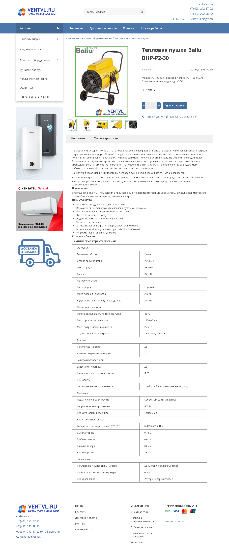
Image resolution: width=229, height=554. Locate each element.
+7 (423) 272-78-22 (201, 14)
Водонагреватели (31, 49)
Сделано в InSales (174, 521)
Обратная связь (140, 511)
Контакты (76, 28)
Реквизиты (137, 542)
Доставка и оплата (103, 28)
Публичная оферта (142, 527)
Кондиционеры (30, 38)
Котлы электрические (34, 78)
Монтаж (128, 28)
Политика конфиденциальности (143, 519)
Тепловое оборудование (35, 60)
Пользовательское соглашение (142, 534)
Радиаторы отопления (34, 96)
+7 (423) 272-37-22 (201, 8)
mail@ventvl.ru (205, 4)
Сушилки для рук (30, 69)
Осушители (27, 87)
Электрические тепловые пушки (131, 38)
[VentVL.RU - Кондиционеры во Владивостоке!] (39, 11)
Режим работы (151, 28)
